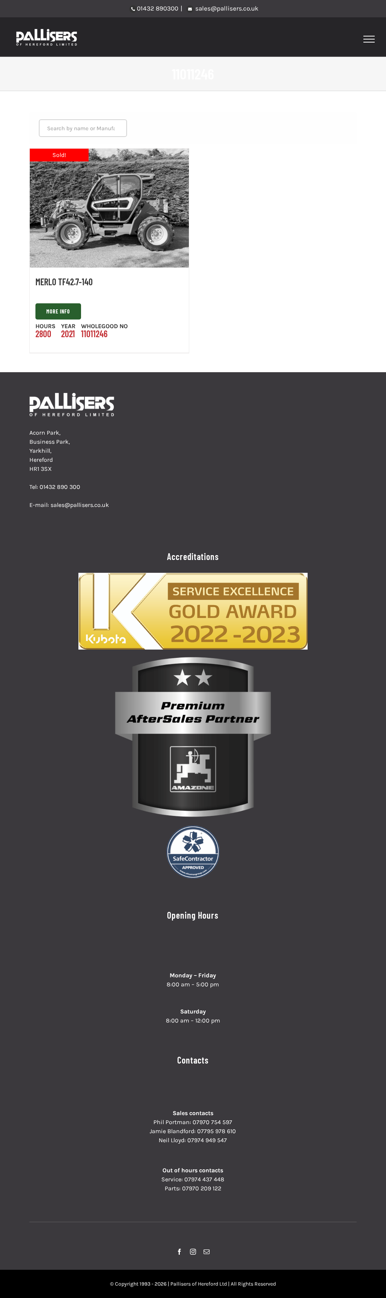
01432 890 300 (60, 486)
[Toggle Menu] (369, 39)
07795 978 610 (216, 1131)
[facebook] (179, 1252)
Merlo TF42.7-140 (64, 281)
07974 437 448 (204, 1179)
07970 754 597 (212, 1122)
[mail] (207, 1252)
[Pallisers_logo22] (72, 395)
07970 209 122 (201, 1188)
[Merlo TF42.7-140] (109, 208)
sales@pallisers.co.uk (226, 8)
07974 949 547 (207, 1140)
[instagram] (193, 1252)
